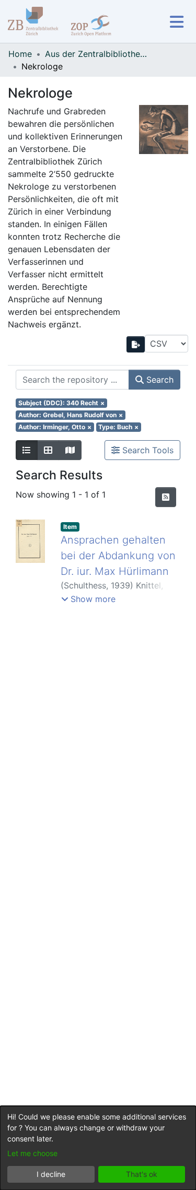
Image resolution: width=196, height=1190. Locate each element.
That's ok (141, 1174)
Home (20, 54)
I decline (51, 1174)
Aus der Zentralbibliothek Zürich (97, 54)
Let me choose (32, 1153)
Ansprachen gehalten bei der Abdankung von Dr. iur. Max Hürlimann (118, 556)
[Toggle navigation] (176, 22)
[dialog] (98, 1148)
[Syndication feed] (165, 497)
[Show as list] (27, 450)
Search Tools (147, 450)
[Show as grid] (48, 450)
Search (159, 379)
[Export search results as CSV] (135, 344)
